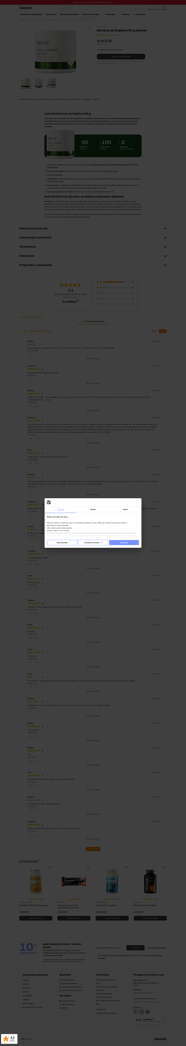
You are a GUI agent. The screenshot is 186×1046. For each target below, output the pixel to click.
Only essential (62, 542)
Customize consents (92, 542)
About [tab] (125, 509)
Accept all (124, 542)
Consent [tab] (60, 510)
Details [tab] (93, 509)
